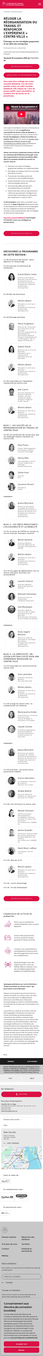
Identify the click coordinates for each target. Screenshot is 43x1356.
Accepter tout (21, 1344)
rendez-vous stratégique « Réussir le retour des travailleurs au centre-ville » (21, 141)
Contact (5, 1249)
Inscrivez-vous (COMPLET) (14, 217)
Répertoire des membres (28, 1238)
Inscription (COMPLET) (21, 66)
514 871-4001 (23, 1094)
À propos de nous (9, 1244)
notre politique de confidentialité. (24, 1338)
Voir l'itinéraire (13, 1143)
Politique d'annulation (12, 1119)
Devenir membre (9, 1237)
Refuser (21, 1350)
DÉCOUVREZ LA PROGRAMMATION (21, 75)
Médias (5, 1256)
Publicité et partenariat (27, 1250)
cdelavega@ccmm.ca (9, 1111)
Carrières (26, 1244)
